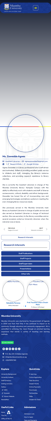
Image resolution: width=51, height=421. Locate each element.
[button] (3, 295)
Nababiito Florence (13, 303)
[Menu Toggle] (35, 7)
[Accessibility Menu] (9, 412)
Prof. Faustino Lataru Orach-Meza (37, 303)
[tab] (25, 237)
